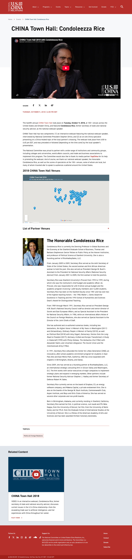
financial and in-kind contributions (60, 540)
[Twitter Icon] (13, 538)
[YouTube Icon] (26, 538)
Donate (106, 542)
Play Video (16, 518)
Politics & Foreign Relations (33, 436)
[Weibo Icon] (30, 538)
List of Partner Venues (36, 228)
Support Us (46, 533)
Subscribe (107, 547)
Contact (106, 538)
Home (10, 19)
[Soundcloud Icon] (35, 537)
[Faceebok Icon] (9, 538)
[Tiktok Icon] (40, 538)
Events (18, 19)
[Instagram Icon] (22, 538)
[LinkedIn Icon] (17, 538)
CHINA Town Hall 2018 (25, 496)
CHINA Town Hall (45, 123)
